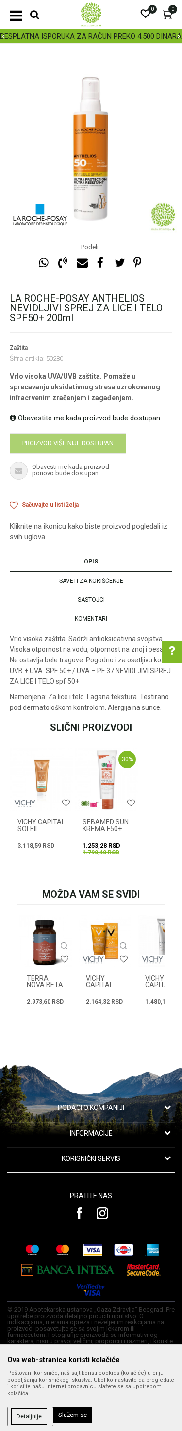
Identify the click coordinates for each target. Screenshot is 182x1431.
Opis (91, 561)
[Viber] (62, 263)
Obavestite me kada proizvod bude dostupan (88, 418)
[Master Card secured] (144, 1270)
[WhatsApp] (44, 263)
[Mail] (81, 263)
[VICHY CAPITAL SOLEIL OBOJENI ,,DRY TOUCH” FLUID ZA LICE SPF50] (105, 941)
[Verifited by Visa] (91, 1290)
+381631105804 (109, 789)
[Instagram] (102, 1213)
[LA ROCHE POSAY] (40, 216)
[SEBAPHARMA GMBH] (90, 804)
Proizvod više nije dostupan (68, 443)
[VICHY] (25, 804)
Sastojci (91, 599)
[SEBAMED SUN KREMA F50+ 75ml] (106, 779)
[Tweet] (119, 263)
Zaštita (19, 347)
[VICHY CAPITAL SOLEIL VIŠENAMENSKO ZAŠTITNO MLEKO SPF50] (41, 779)
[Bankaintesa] (68, 1270)
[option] (91, 36)
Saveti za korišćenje (91, 581)
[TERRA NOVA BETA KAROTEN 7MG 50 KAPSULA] (45, 941)
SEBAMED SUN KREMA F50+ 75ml (106, 829)
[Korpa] (167, 17)
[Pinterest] (137, 263)
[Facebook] (100, 263)
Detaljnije (29, 1416)
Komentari (91, 618)
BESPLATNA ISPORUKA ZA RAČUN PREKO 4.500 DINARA (91, 36)
